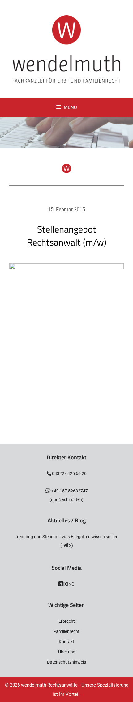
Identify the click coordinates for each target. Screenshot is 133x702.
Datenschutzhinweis (66, 662)
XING (69, 584)
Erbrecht (66, 621)
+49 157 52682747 (69, 490)
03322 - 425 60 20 (69, 473)
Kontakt (66, 641)
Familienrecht (66, 631)
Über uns (66, 651)
